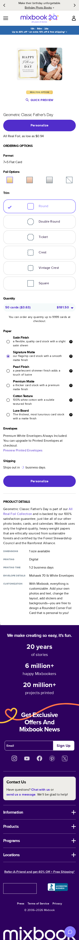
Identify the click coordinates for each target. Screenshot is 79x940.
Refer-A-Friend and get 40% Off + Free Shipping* (39, 871)
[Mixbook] (39, 18)
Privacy (57, 903)
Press (20, 903)
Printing (8, 559)
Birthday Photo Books (38, 7)
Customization (12, 584)
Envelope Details (14, 575)
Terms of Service (38, 903)
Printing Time (11, 567)
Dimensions (10, 551)
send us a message (20, 794)
